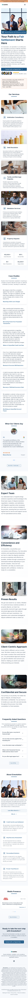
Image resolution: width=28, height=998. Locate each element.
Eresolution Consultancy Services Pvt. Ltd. (16, 990)
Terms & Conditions (21, 992)
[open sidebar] (24, 4)
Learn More (8, 87)
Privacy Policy (14, 992)
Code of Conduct (14, 994)
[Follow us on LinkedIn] (14, 961)
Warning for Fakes (6, 992)
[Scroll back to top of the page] (2, 993)
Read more (21, 907)
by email (22, 1)
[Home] (5, 4)
